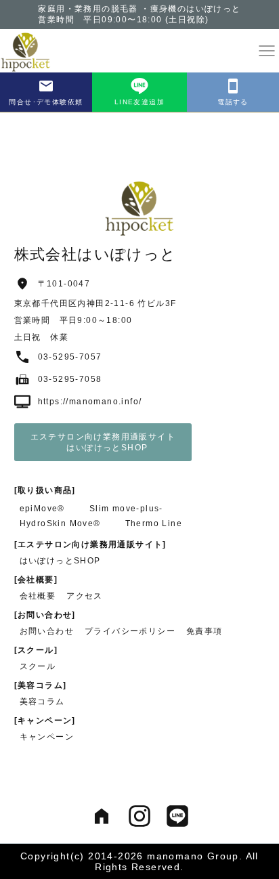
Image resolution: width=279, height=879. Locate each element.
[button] (267, 51)
